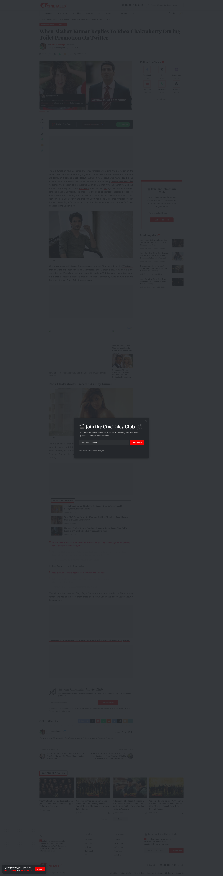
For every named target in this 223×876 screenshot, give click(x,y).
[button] (40, 869)
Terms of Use (26, 870)
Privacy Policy (10, 870)
